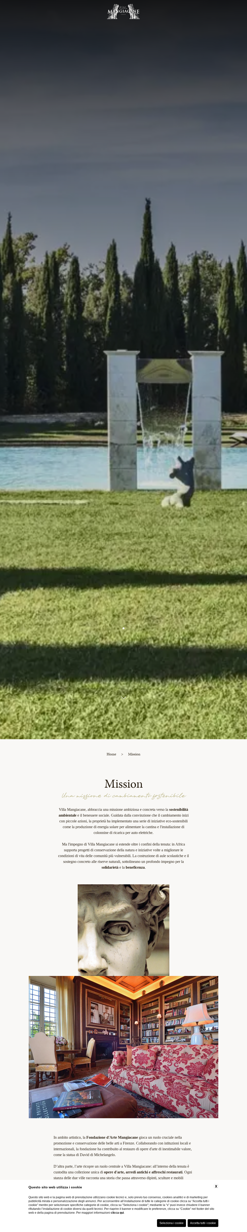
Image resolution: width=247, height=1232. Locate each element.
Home (111, 754)
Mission (134, 754)
